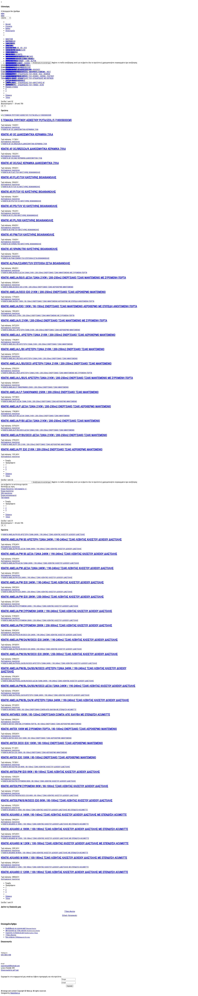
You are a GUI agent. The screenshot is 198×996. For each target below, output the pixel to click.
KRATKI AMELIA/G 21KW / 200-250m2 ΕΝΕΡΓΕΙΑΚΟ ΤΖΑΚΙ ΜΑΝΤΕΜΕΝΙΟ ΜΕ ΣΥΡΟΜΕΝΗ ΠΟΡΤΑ (54, 320)
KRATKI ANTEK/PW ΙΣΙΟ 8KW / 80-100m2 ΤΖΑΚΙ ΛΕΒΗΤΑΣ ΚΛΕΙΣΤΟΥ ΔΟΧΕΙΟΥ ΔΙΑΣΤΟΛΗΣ (50, 771)
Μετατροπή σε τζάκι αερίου (23, 930)
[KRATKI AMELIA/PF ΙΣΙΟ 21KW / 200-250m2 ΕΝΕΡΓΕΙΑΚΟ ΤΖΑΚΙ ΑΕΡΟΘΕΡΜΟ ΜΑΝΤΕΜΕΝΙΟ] (36, 444)
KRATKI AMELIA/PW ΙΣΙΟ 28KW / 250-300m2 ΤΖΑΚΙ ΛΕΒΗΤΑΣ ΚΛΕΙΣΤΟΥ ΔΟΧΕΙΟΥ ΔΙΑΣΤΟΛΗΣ (52, 596)
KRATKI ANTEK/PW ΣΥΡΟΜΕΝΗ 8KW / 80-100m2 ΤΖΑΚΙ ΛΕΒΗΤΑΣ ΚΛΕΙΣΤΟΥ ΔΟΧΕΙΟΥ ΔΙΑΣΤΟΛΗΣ (54, 786)
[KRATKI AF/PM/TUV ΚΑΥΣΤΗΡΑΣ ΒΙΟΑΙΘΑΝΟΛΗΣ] (20, 230)
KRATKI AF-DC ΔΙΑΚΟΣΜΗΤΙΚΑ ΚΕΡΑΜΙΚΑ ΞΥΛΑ (27, 134)
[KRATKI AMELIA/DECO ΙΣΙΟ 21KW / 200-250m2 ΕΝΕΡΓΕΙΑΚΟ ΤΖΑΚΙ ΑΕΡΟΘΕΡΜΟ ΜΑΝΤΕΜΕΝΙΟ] (37, 287)
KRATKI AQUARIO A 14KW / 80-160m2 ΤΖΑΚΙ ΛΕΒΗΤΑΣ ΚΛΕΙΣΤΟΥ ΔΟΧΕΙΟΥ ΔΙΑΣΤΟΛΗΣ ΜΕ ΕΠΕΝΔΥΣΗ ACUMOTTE (64, 814)
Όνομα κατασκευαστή (8, 495)
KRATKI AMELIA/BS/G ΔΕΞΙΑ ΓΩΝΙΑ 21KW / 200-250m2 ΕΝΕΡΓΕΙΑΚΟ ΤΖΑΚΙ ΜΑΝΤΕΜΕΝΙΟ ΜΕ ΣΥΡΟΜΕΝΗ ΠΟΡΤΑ (63, 277)
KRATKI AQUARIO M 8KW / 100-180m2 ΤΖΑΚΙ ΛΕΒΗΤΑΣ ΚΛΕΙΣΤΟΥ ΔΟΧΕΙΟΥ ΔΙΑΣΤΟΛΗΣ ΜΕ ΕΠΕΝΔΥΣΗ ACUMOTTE (64, 857)
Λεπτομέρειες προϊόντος (10, 127)
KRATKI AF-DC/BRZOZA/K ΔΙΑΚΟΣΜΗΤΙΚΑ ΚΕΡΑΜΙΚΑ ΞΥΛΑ (33, 148)
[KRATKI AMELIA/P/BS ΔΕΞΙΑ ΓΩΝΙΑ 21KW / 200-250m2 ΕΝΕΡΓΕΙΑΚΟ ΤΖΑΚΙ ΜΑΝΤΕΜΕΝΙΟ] (35, 416)
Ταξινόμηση (5, 497)
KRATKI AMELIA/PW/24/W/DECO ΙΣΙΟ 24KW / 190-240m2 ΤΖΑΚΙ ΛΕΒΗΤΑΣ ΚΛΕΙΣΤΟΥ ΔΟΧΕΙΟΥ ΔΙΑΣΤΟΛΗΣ (59, 639)
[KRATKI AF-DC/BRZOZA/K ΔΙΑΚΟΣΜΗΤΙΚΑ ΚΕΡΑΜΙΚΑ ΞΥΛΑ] (24, 144)
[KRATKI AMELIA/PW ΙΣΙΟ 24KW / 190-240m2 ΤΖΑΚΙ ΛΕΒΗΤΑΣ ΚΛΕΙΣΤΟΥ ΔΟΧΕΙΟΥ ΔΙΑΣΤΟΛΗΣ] (36, 577)
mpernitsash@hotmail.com (10, 966)
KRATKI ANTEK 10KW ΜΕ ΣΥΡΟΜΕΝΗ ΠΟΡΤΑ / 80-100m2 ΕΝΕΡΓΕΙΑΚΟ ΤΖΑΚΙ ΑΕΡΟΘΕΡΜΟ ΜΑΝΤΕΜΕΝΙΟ (59, 728)
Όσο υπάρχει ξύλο (18, 937)
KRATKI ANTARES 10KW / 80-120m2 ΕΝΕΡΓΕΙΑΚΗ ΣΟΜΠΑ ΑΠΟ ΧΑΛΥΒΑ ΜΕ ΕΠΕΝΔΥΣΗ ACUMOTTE (55, 714)
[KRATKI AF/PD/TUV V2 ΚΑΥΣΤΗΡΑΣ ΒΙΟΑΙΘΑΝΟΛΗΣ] (21, 201)
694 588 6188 (6, 955)
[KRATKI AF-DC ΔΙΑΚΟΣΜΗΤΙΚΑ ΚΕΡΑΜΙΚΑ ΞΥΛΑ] (19, 129)
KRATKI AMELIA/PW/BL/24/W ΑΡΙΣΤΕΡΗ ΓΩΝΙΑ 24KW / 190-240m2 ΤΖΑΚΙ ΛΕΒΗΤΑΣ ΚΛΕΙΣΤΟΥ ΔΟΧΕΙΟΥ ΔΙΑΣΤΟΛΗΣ (65, 700)
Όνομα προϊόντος (7, 491)
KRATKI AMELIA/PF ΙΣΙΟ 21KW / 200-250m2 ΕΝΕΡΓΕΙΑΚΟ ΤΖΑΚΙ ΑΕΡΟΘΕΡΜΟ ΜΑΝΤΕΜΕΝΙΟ (51, 449)
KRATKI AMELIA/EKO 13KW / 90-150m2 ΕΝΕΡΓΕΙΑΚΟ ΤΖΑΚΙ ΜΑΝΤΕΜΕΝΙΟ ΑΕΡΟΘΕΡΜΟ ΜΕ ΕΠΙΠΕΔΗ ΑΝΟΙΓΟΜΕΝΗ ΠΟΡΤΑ (69, 306)
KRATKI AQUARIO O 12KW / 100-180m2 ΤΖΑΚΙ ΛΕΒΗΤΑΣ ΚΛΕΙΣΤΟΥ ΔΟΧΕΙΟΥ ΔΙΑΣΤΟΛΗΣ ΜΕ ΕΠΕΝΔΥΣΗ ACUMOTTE (64, 872)
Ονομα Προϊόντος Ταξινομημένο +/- (14, 489)
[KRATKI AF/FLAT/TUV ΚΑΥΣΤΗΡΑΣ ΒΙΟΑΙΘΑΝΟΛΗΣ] (20, 172)
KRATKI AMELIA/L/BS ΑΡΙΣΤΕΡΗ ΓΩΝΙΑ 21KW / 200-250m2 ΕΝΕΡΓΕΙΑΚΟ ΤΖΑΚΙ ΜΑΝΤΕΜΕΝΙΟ (52, 349)
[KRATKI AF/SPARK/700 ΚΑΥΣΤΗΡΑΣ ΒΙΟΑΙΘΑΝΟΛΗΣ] (21, 244)
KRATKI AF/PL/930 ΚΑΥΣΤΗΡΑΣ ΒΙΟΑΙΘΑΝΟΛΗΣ (27, 220)
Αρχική (8, 24)
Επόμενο (9, 95)
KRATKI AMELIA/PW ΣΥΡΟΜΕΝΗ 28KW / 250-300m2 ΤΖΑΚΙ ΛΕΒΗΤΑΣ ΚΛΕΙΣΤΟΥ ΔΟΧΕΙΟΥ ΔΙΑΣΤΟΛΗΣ (56, 625)
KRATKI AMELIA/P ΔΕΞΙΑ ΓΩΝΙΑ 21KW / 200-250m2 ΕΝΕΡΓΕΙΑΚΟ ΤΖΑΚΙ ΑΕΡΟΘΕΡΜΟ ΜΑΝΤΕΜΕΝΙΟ (56, 406)
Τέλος (8, 97)
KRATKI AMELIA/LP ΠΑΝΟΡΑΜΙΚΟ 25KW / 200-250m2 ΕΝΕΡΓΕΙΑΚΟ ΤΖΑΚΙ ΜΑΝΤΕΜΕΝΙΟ (50, 392)
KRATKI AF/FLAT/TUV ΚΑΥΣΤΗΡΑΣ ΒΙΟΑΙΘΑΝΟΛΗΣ (28, 177)
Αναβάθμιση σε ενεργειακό (21, 928)
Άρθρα (8, 28)
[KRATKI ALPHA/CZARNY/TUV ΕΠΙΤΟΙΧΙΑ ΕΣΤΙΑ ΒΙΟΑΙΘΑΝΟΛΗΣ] (25, 258)
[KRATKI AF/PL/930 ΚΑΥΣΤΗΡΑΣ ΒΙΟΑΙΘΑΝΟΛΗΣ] (19, 215)
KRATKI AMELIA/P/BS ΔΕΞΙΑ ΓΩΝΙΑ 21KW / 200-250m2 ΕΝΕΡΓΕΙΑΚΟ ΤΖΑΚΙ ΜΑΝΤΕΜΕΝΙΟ (50, 420)
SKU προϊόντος (6, 493)
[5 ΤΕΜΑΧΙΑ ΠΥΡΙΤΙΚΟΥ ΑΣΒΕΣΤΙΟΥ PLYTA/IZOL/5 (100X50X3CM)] (26, 115)
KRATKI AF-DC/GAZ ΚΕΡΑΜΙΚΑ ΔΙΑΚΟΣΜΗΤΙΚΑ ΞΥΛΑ (30, 163)
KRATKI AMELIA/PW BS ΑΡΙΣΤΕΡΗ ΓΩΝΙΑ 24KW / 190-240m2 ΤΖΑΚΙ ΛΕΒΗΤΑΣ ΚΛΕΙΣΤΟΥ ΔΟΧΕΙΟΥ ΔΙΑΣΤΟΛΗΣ (61, 539)
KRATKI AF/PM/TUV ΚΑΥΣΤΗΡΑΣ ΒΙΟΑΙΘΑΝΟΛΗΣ (27, 234)
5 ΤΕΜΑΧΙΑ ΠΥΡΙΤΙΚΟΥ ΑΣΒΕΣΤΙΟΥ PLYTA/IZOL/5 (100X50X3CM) (36, 120)
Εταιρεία (9, 26)
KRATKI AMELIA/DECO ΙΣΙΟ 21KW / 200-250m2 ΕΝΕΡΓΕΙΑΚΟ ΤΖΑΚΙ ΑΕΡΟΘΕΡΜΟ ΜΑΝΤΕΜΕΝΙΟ (53, 292)
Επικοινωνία (10, 31)
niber (2, 13)
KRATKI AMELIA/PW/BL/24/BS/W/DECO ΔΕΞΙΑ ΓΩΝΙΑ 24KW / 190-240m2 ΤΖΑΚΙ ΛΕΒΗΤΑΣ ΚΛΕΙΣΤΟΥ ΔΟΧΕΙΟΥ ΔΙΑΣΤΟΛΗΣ (68, 685)
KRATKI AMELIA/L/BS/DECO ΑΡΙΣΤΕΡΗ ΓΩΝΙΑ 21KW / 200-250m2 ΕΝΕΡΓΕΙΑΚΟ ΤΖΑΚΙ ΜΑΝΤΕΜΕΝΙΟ (56, 363)
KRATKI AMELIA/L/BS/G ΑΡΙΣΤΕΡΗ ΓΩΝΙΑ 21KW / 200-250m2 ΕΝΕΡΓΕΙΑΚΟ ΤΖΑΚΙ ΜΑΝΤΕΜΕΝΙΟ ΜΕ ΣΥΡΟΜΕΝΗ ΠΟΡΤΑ (67, 377)
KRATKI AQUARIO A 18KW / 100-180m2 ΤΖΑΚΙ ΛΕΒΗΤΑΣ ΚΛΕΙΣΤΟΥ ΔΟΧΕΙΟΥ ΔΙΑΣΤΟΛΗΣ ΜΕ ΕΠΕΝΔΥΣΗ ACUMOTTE (64, 829)
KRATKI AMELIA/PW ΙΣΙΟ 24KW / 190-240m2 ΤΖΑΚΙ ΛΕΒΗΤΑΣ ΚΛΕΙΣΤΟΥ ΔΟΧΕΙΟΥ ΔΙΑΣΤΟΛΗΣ (52, 582)
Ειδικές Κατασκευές (69, 915)
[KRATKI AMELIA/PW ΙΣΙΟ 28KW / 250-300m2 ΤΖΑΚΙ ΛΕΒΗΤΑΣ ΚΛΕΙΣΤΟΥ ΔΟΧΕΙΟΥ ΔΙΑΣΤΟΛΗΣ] (36, 592)
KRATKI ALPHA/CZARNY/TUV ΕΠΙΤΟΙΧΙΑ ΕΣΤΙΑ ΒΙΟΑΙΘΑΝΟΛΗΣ (35, 263)
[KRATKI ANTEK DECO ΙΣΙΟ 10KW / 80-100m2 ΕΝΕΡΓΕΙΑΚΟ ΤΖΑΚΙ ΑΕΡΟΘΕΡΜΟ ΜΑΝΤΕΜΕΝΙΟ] (36, 738)
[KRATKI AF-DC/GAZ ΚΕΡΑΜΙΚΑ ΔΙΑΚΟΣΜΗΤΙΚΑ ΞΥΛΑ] (21, 158)
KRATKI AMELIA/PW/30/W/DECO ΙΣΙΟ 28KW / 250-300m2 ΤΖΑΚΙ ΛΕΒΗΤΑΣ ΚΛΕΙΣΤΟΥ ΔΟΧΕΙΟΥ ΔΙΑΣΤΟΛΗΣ (59, 654)
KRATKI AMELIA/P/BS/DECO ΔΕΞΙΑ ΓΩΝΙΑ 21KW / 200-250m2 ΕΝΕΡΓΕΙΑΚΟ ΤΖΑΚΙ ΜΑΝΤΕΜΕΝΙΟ (54, 435)
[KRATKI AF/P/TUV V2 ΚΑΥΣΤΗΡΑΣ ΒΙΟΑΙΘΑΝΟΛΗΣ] (20, 187)
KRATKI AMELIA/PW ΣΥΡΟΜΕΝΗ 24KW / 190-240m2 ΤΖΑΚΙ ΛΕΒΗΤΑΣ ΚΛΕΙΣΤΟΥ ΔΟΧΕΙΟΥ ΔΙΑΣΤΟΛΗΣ (56, 611)
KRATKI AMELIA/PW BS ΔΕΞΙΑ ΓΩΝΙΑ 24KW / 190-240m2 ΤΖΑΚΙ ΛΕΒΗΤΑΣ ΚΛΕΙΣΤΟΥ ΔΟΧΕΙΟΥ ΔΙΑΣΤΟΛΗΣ (59, 553)
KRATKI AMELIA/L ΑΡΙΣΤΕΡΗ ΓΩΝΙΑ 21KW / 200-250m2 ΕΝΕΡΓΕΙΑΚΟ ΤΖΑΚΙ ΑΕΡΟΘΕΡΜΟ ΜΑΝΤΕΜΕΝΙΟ (58, 334)
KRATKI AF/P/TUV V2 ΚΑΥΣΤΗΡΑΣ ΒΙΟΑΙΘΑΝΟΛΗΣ (28, 191)
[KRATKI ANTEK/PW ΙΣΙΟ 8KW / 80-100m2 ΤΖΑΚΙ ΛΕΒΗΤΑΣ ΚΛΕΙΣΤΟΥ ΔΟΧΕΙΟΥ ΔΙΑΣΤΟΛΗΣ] (35, 767)
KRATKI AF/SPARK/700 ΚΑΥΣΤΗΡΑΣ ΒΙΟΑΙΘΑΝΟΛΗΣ (29, 249)
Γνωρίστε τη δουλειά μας (22, 933)
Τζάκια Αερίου (69, 911)
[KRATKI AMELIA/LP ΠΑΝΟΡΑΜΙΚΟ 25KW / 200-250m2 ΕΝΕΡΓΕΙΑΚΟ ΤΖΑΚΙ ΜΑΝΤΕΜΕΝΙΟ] (35, 387)
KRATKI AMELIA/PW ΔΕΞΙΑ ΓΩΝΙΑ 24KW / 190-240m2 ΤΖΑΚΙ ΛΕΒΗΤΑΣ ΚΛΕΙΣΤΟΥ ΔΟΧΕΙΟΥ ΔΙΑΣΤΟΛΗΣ (57, 568)
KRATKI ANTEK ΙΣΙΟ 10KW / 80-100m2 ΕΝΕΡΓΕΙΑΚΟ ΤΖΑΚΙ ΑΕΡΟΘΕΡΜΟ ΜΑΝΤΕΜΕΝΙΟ (48, 757)
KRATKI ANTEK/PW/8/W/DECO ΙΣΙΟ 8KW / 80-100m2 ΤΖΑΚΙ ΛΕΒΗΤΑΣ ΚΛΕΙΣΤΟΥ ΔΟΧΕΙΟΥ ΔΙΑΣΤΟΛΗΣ (56, 800)
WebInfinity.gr (15, 993)
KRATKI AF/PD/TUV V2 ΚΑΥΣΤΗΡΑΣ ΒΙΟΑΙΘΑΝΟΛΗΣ (29, 206)
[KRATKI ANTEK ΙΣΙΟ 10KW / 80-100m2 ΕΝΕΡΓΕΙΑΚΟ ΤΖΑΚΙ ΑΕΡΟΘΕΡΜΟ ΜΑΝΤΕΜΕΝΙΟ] (34, 752)
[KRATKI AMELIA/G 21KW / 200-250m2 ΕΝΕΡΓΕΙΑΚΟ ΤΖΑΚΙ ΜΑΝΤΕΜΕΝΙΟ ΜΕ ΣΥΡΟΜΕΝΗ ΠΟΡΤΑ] (37, 315)
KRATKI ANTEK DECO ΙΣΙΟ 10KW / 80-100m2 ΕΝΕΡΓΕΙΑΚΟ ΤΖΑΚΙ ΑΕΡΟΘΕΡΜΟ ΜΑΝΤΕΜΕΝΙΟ (52, 743)
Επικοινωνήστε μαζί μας (10, 970)
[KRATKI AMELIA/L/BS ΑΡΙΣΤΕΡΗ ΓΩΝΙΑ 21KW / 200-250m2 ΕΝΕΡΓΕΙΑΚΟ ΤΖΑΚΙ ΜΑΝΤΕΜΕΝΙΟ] (37, 344)
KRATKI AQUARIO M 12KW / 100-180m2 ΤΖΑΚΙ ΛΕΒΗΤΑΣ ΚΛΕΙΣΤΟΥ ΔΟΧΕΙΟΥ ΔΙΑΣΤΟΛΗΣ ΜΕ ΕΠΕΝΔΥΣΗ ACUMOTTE (64, 843)
